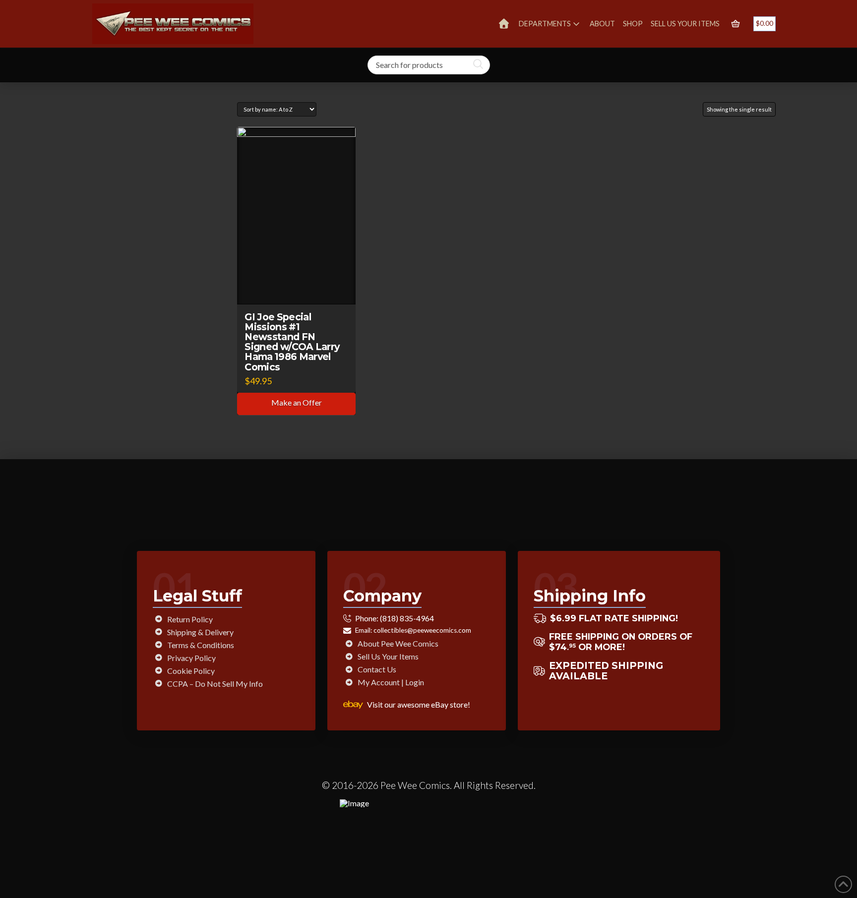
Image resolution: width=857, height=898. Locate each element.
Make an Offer (296, 402)
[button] (735, 24)
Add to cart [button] (301, 287)
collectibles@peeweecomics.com (422, 630)
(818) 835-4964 (407, 618)
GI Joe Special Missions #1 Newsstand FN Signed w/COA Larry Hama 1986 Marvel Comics (292, 342)
